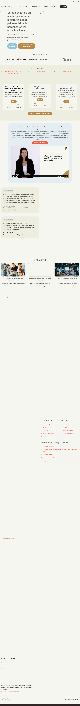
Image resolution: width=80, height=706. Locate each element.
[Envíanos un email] (76, 1)
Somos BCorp (24, 6)
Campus (44, 6)
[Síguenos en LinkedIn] (78, 1)
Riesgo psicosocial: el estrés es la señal (67, 279)
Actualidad (54, 6)
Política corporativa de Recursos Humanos (53, 464)
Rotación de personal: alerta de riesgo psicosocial (40, 279)
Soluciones (35, 6)
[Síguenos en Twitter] (5, 699)
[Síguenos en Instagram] (73, 1)
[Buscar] (16, 6)
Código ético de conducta (49, 457)
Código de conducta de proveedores (52, 461)
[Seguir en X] (75, 1)
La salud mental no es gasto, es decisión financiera (13, 279)
